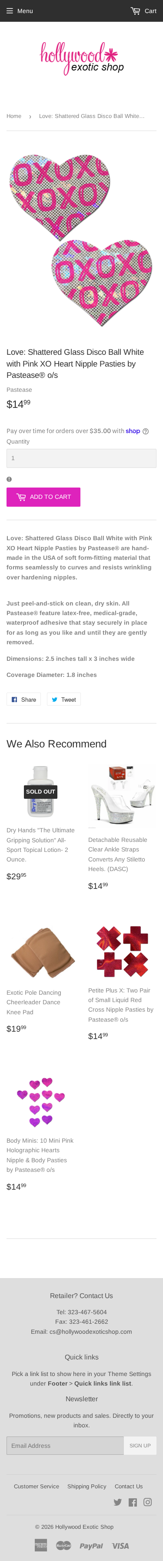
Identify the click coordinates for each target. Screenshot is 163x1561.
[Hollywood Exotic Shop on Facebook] (132, 1503)
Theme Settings (129, 1373)
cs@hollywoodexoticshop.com (91, 1331)
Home (14, 116)
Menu (25, 10)
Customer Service (36, 1486)
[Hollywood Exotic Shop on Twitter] (117, 1503)
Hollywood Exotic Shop (84, 1527)
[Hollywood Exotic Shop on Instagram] (147, 1503)
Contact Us (129, 1486)
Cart (149, 10)
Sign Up (140, 1446)
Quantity (18, 441)
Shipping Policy (86, 1486)
